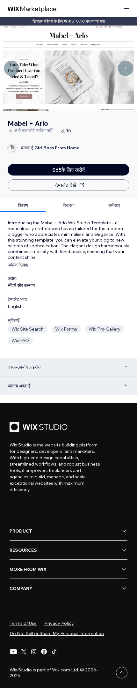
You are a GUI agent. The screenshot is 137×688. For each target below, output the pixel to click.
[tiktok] (54, 651)
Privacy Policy (59, 623)
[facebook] (44, 651)
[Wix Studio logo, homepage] (39, 427)
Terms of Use (23, 623)
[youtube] (13, 651)
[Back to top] (121, 672)
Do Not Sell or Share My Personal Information (57, 633)
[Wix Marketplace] (32, 8)
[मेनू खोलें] (126, 8)
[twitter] (23, 651)
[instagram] (34, 651)
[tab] (23, 205)
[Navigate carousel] (11, 68)
